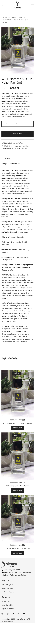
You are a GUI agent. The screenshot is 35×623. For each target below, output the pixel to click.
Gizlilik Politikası (7, 588)
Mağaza (13, 17)
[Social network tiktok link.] (13, 614)
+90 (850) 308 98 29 (12, 570)
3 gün (11, 146)
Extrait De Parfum (17, 143)
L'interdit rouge (6, 148)
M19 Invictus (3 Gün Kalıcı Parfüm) (17, 486)
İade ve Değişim (7, 585)
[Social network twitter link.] (18, 614)
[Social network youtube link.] (24, 614)
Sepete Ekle (17, 133)
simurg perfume (22, 148)
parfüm (14, 148)
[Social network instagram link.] (7, 614)
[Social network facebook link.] (2, 614)
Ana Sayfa (5, 17)
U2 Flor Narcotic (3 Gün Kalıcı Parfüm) (17, 423)
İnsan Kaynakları (7, 605)
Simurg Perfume (21, 619)
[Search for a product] (2, 5)
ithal (24, 146)
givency (19, 146)
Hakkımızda (5, 601)
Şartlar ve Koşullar (8, 592)
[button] (30, 30)
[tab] (17, 158)
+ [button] (28, 123)
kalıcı (27, 146)
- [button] (7, 123)
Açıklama (6, 158)
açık (15, 146)
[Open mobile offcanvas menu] (32, 5)
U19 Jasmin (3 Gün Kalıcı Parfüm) (17, 548)
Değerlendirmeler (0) (11, 164)
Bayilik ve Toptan (7, 609)
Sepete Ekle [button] (17, 428)
